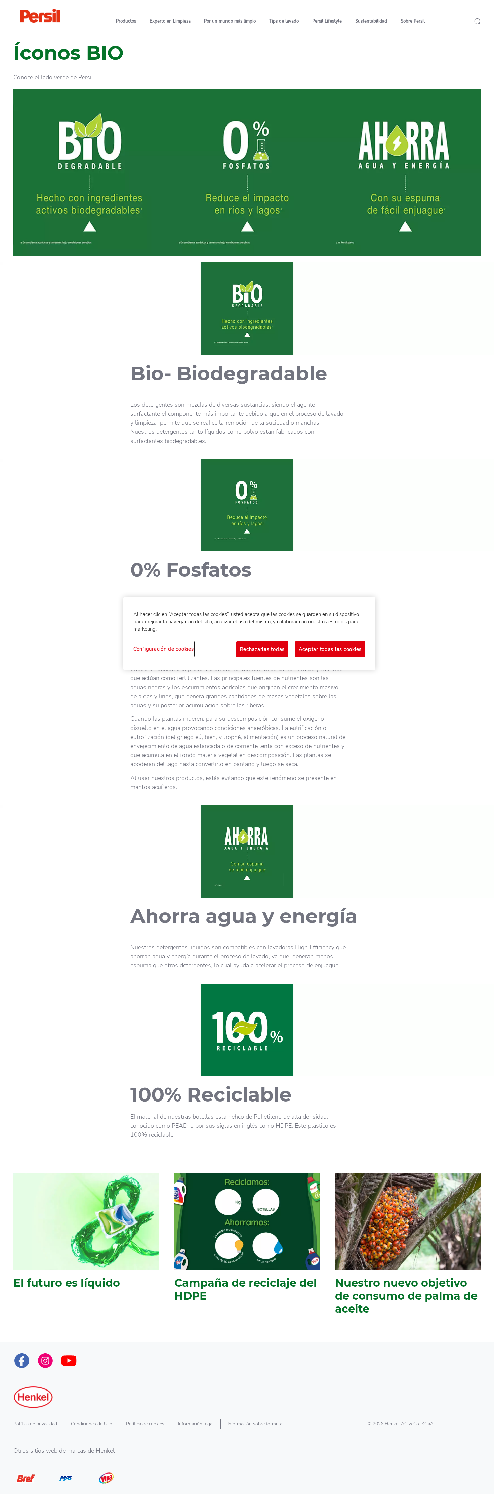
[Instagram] (45, 1360)
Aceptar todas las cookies (330, 649)
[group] (247, 1257)
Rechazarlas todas (262, 649)
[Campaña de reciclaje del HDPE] (247, 1247)
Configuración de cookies (163, 649)
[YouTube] (68, 1360)
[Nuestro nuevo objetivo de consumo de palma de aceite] (408, 1247)
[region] (249, 633)
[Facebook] (21, 1360)
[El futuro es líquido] (86, 1247)
